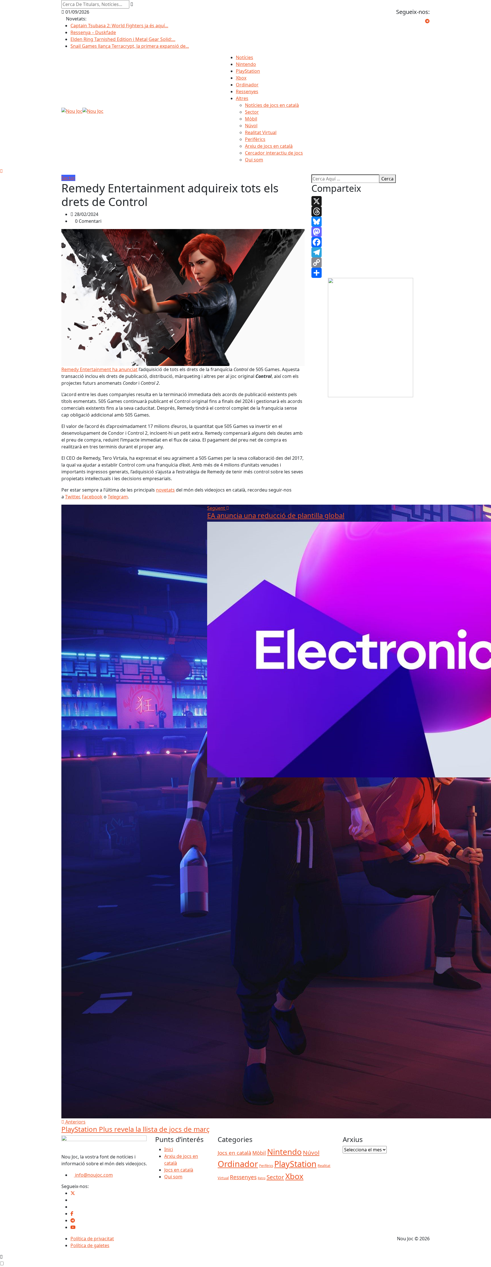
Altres (242, 98)
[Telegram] (370, 252)
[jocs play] (370, 337)
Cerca (387, 179)
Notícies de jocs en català (272, 105)
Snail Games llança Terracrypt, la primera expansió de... (129, 46)
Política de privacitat (92, 1238)
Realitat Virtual (260, 132)
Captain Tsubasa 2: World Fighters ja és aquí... (119, 25)
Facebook (92, 497)
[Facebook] (370, 242)
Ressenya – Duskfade (93, 32)
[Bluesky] (370, 222)
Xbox (241, 78)
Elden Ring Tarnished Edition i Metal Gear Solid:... (122, 39)
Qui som (254, 160)
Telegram (118, 497)
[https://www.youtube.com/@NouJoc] (73, 1227)
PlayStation (248, 71)
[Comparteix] (370, 273)
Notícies (244, 57)
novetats (165, 490)
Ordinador (247, 85)
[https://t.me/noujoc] (72, 1220)
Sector (252, 112)
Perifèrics (255, 139)
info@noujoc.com (93, 1175)
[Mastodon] (370, 232)
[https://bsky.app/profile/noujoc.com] (72, 1200)
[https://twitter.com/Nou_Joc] (72, 1193)
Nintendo (246, 64)
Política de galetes (89, 1245)
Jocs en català (178, 1170)
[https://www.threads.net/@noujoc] (72, 1207)
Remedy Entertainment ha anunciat (99, 369)
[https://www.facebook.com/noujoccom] (71, 1213)
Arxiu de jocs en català (269, 146)
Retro (261, 1178)
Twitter (72, 497)
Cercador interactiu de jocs (274, 153)
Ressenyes (247, 91)
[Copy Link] (370, 262)
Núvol (251, 125)
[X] (370, 201)
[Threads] (370, 211)
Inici (168, 1149)
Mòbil (251, 119)
